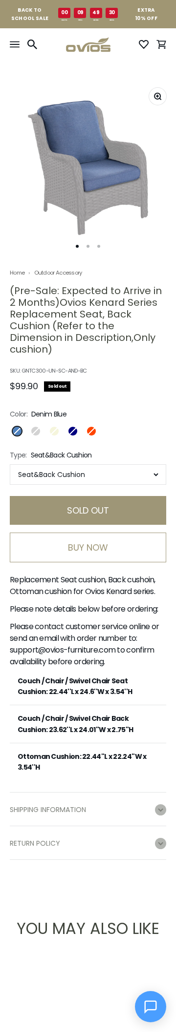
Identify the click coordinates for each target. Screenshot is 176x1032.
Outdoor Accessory (58, 273)
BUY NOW (88, 547)
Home (17, 273)
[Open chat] (150, 1006)
